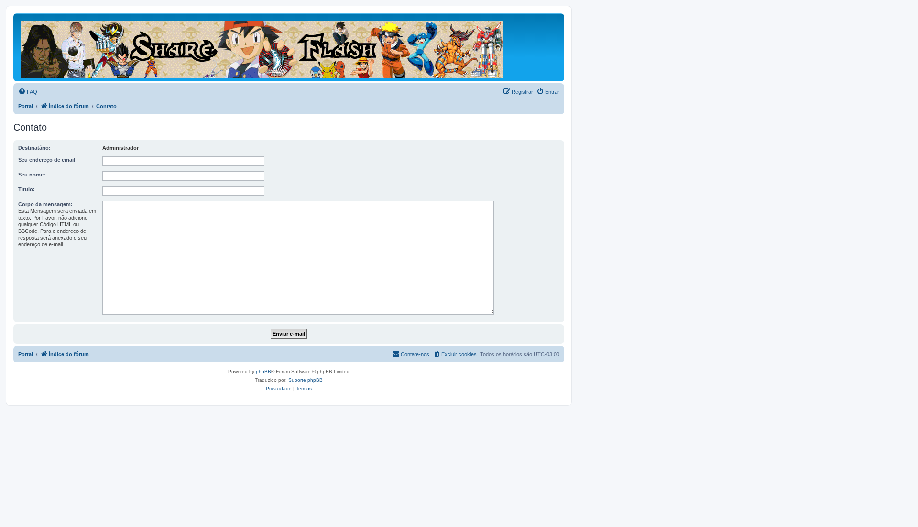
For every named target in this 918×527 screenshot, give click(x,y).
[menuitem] (27, 92)
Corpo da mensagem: (45, 204)
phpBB (263, 371)
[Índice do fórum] (263, 47)
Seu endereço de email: (47, 160)
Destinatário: (34, 148)
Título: (26, 189)
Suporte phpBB (305, 380)
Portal (25, 106)
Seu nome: (31, 174)
